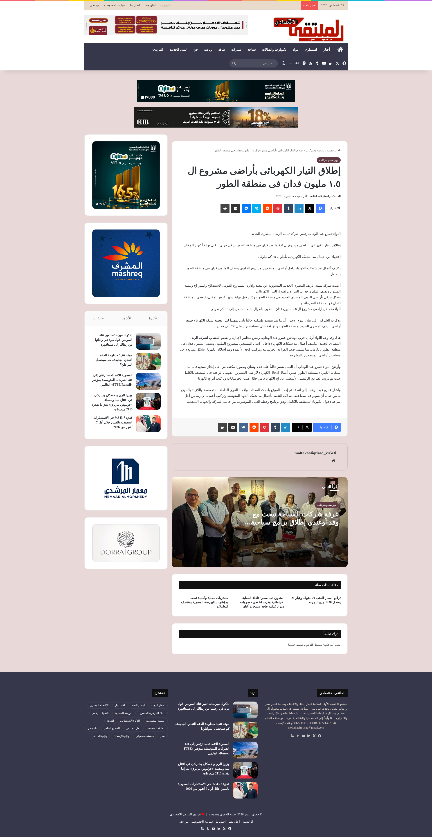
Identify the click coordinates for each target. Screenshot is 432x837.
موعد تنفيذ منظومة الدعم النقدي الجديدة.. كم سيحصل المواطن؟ (114, 359)
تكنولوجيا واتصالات (274, 49)
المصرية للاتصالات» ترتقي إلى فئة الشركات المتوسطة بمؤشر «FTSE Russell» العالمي (112, 380)
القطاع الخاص (112, 728)
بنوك (295, 49)
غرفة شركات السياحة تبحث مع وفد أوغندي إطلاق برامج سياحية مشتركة (295, 522)
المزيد (159, 49)
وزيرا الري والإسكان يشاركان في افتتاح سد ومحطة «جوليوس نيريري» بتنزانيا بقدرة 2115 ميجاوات (204, 768)
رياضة (208, 49)
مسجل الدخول (313, 644)
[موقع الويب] (333, 461)
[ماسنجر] (246, 208)
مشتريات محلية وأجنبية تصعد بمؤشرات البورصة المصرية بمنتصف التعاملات (204, 602)
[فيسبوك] (320, 208)
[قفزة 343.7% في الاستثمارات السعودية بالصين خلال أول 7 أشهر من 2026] (148, 423)
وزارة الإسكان (121, 736)
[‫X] (309, 208)
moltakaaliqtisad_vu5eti (323, 196)
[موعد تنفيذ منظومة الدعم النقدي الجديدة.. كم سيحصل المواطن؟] (148, 361)
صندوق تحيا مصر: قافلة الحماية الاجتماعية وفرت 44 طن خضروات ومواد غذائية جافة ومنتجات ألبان (262, 602)
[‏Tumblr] (288, 208)
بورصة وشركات (315, 150)
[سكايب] (256, 208)
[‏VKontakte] (243, 427)
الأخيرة (154, 318)
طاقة (221, 49)
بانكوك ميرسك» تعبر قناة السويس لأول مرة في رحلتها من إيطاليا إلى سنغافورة (114, 339)
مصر (162, 736)
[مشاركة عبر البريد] (235, 208)
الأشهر (126, 318)
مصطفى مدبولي (145, 736)
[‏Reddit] (267, 208)
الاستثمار (120, 705)
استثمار (312, 49)
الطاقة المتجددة (156, 728)
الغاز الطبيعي (133, 728)
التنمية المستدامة (155, 720)
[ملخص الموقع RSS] (292, 736)
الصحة (110, 720)
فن (196, 49)
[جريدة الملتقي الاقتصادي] (310, 29)
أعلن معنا (150, 5)
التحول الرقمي (100, 713)
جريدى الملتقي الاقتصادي (185, 814)
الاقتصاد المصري (99, 705)
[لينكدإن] (299, 208)
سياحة (252, 49)
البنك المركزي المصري (152, 713)
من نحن (94, 5)
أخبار (327, 49)
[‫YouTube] (303, 736)
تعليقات (98, 318)
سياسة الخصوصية (115, 5)
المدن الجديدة (178, 49)
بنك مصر (92, 728)
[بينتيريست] (277, 208)
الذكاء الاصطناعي (130, 720)
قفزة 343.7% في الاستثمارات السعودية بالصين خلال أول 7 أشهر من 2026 (113, 422)
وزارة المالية (100, 736)
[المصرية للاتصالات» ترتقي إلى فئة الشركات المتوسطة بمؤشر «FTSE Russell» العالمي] (148, 381)
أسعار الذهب (158, 705)
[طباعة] (225, 208)
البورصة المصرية (124, 713)
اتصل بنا (135, 5)
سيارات (236, 49)
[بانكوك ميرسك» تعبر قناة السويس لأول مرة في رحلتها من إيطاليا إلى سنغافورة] (148, 341)
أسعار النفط (138, 705)
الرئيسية (165, 5)
